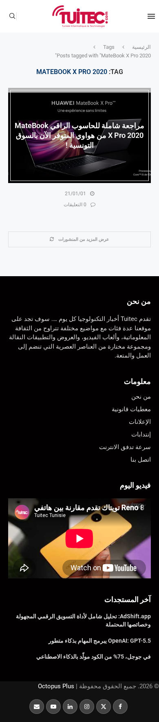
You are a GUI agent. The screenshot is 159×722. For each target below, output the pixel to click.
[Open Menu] (151, 16)
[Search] (12, 16)
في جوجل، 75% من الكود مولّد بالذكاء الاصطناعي (93, 656)
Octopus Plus (56, 686)
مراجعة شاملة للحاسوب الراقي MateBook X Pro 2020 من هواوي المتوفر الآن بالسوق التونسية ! (79, 135)
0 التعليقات (75, 204)
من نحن (139, 301)
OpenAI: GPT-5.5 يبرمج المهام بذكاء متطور (100, 640)
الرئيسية (141, 47)
